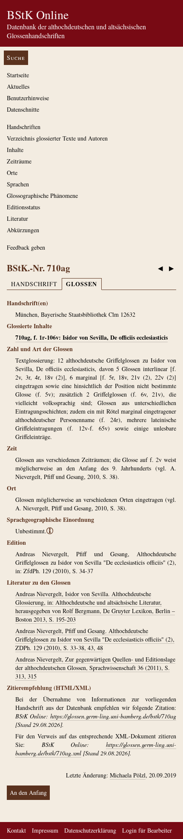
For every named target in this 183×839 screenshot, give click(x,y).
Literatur (17, 218)
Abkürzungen (23, 230)
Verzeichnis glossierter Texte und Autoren (57, 138)
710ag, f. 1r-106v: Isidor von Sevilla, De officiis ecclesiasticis (91, 337)
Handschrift (34, 284)
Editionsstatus (23, 207)
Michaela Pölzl (128, 775)
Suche (16, 57)
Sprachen (18, 184)
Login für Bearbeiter (147, 830)
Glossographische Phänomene (42, 195)
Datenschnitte (23, 109)
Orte (12, 173)
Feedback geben (26, 247)
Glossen (81, 283)
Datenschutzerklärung (90, 830)
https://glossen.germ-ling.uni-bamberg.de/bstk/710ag (113, 716)
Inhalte (15, 150)
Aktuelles (18, 86)
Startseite (18, 75)
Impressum (45, 830)
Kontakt (16, 830)
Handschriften (23, 127)
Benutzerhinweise (28, 98)
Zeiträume (19, 161)
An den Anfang (28, 792)
